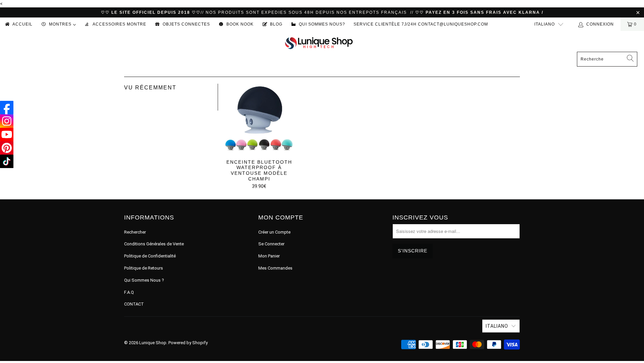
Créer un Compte (274, 232)
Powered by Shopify (188, 342)
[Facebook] (6, 107)
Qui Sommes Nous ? (144, 280)
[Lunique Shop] (318, 42)
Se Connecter (271, 243)
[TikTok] (6, 161)
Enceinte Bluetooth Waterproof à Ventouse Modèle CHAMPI (259, 118)
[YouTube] (6, 134)
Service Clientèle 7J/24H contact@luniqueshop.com (421, 24)
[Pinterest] (6, 148)
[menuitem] (18, 24)
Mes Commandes (275, 268)
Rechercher (135, 232)
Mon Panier (269, 255)
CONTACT (134, 304)
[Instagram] (6, 121)
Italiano (544, 24)
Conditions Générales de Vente (154, 243)
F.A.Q (129, 292)
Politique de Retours (143, 268)
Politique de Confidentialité (150, 255)
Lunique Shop (152, 342)
